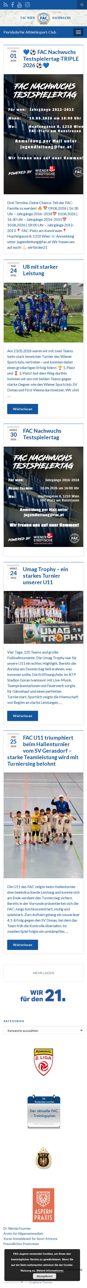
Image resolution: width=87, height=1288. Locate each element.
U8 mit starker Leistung (40, 269)
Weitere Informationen (50, 1270)
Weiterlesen (22, 409)
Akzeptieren (44, 1276)
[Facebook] (12, 3)
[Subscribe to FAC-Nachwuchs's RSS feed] (5, 3)
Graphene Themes (40, 1282)
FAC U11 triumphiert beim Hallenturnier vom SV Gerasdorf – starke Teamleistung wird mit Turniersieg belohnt (42, 750)
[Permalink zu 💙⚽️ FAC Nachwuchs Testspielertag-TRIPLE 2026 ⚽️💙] (43, 133)
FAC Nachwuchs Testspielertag (42, 433)
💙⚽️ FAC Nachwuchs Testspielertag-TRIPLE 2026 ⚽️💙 (51, 58)
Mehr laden (43, 973)
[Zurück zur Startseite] (43, 18)
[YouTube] (19, 3)
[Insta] (27, 3)
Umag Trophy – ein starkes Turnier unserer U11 (45, 575)
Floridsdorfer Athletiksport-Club (29, 32)
